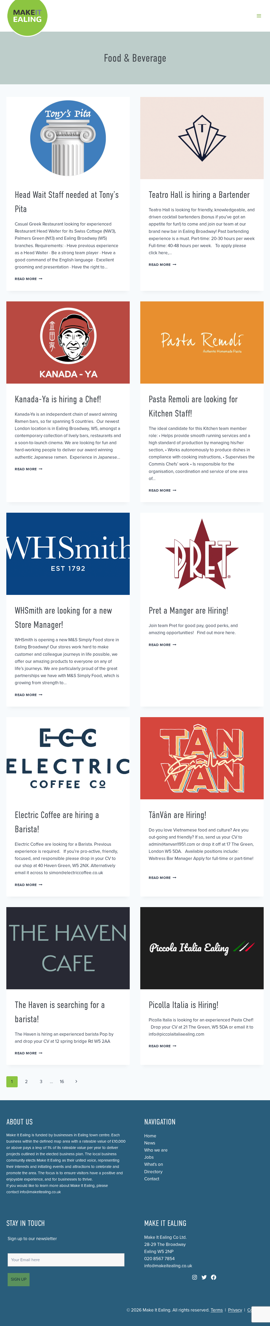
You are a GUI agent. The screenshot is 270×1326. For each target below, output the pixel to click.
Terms (217, 1310)
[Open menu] (259, 16)
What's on (153, 1164)
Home (150, 1136)
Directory (153, 1172)
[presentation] (68, 138)
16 (62, 1081)
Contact (151, 1179)
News (149, 1143)
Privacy (235, 1310)
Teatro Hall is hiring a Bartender (199, 194)
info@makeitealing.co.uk (40, 1192)
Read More (28, 279)
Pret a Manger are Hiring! (188, 610)
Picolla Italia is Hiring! (183, 1005)
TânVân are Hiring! (177, 815)
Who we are (156, 1150)
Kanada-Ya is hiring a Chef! (58, 399)
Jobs (149, 1157)
